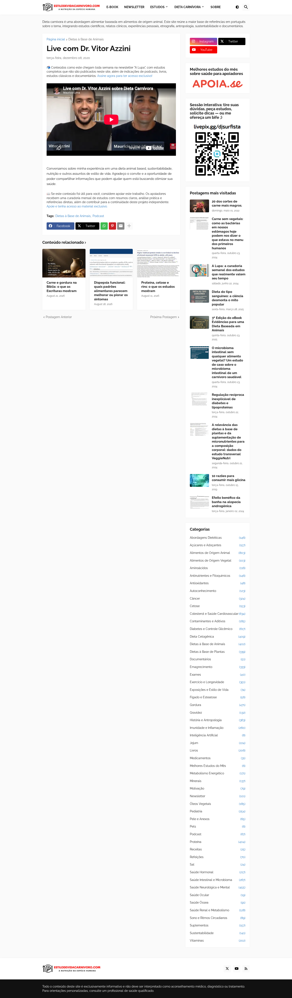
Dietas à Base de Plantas (217, 651)
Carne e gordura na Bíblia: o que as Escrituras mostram (62, 287)
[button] (237, 7)
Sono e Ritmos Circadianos (217, 918)
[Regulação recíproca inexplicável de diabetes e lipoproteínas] (199, 399)
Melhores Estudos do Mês (217, 766)
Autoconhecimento (217, 591)
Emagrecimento (217, 667)
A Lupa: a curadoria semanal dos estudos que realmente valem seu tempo (228, 272)
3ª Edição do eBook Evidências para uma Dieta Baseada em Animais (228, 324)
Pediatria (217, 811)
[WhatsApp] (104, 226)
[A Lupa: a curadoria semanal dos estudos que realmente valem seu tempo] (199, 270)
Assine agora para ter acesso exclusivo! (124, 76)
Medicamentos (217, 758)
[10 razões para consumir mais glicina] (199, 480)
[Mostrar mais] (129, 226)
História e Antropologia (217, 720)
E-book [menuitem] (112, 7)
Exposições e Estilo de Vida (217, 689)
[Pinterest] (112, 226)
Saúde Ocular (217, 895)
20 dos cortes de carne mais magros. (227, 204)
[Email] (120, 226)
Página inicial (56, 39)
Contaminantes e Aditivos (217, 621)
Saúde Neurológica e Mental (217, 887)
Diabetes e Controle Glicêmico (217, 629)
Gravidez (217, 712)
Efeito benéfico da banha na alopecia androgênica (226, 502)
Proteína (217, 842)
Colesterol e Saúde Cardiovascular (217, 613)
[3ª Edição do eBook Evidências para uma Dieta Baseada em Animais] (199, 322)
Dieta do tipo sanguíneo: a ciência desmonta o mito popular (227, 298)
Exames (217, 674)
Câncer (217, 598)
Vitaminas (217, 940)
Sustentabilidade (217, 933)
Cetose (217, 606)
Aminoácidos (217, 568)
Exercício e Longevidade (217, 682)
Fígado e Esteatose (217, 697)
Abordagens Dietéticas (217, 537)
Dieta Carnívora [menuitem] (187, 7)
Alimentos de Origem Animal (217, 553)
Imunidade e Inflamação (217, 727)
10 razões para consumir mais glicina (228, 478)
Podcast (98, 216)
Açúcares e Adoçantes (217, 545)
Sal (217, 864)
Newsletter (217, 796)
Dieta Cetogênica (217, 636)
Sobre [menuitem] (216, 7)
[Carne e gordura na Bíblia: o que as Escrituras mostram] (64, 263)
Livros (217, 750)
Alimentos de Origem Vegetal (217, 560)
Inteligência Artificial (217, 735)
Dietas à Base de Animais (86, 39)
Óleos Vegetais (217, 804)
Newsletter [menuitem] (134, 7)
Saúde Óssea (217, 902)
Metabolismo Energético (217, 773)
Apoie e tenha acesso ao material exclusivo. (77, 206)
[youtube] (236, 968)
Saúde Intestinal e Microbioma (217, 880)
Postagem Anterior (59, 317)
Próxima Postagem (163, 317)
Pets (217, 826)
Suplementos (217, 925)
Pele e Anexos (217, 819)
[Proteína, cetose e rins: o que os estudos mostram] (158, 263)
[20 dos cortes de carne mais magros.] (199, 206)
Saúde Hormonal (217, 872)
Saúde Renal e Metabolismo (217, 910)
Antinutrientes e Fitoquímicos (217, 575)
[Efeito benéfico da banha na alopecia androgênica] (199, 502)
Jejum (217, 743)
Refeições (217, 857)
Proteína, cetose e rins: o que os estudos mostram (158, 287)
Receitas (217, 849)
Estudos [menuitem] (157, 7)
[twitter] (227, 968)
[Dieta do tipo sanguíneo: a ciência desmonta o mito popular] (199, 296)
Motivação (217, 788)
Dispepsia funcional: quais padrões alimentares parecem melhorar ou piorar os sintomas (111, 291)
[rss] (246, 968)
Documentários (217, 659)
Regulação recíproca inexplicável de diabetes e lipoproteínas (228, 401)
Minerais (217, 781)
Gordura (217, 705)
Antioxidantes (217, 583)
